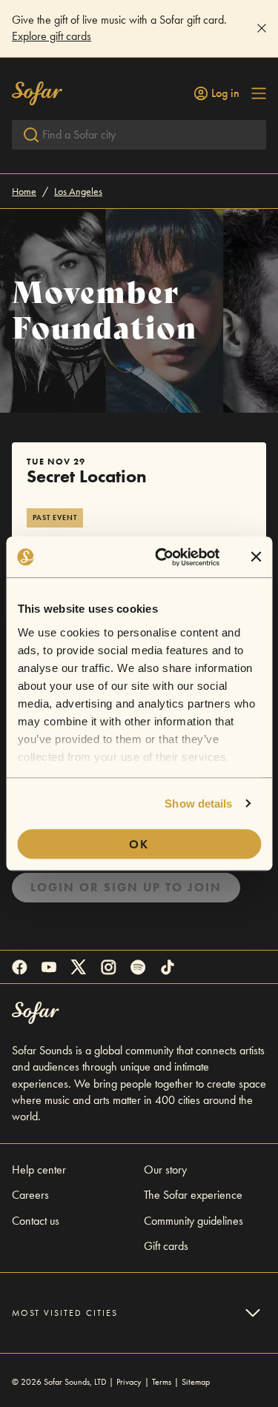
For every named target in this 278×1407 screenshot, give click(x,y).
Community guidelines (193, 1220)
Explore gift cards (51, 36)
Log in (225, 93)
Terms (161, 1382)
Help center (39, 1169)
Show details (198, 803)
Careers (30, 1195)
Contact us (35, 1220)
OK (139, 844)
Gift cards (166, 1246)
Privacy (129, 1382)
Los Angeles (78, 191)
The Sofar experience (193, 1195)
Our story (165, 1169)
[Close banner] (256, 557)
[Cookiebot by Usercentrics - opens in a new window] (162, 557)
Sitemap (196, 1382)
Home (24, 191)
